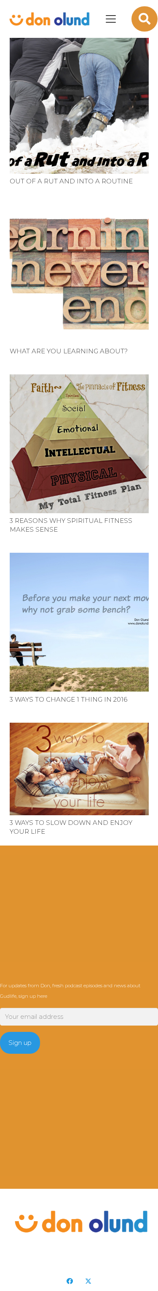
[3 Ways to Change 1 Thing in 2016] (79, 622)
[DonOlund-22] (48, 19)
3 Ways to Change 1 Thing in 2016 (68, 699)
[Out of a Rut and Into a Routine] (79, 104)
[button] (111, 19)
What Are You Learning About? (69, 351)
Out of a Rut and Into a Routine (71, 181)
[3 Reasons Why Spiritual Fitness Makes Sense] (79, 443)
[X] (88, 1281)
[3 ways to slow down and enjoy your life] (79, 769)
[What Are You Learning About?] (79, 273)
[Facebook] (70, 1281)
